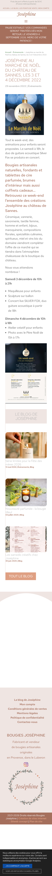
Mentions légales (27, 713)
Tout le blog (21, 576)
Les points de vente (28, 8)
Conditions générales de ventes (27, 708)
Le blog (14, 8)
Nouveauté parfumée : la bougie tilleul (25, 510)
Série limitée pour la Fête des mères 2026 (23, 462)
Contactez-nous (27, 722)
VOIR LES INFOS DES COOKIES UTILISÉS (22, 871)
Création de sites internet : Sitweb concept (28, 820)
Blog (32, 467)
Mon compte (43, 8)
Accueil (6, 8)
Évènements (18, 52)
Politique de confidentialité (27, 717)
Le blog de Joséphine (27, 699)
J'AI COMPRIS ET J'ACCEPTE (17, 866)
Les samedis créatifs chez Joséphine (21, 556)
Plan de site (36, 821)
